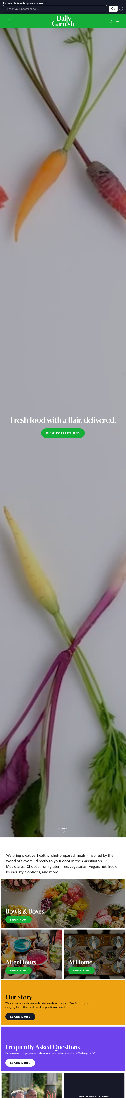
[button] (120, 8)
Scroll (63, 828)
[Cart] (117, 20)
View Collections (63, 433)
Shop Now (18, 920)
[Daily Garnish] (63, 20)
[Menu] (9, 21)
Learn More (20, 1017)
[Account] (110, 20)
